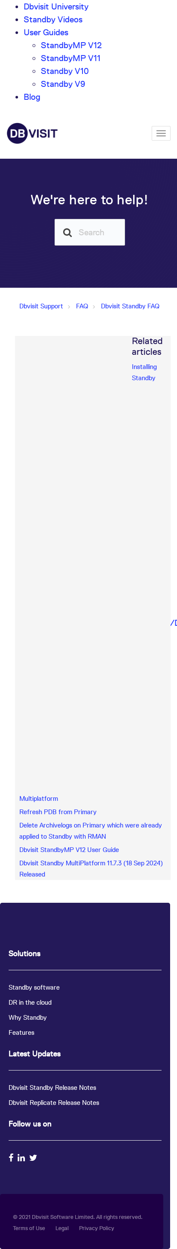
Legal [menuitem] (62, 1228)
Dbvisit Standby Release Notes (52, 1087)
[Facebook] (12, 1158)
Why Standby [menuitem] (28, 1017)
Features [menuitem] (21, 1032)
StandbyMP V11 (71, 58)
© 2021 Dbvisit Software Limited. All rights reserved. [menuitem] (78, 1217)
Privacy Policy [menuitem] (96, 1228)
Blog (32, 97)
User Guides (46, 32)
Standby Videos (53, 19)
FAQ (82, 306)
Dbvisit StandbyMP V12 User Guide (69, 849)
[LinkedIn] (22, 1158)
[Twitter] (34, 1158)
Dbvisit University (56, 6)
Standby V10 (65, 71)
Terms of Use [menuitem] (29, 1228)
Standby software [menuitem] (34, 987)
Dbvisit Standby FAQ (130, 306)
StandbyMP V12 (71, 45)
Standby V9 (63, 84)
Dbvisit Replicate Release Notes (54, 1102)
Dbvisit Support (41, 306)
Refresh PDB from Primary (58, 811)
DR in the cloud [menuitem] (30, 1002)
